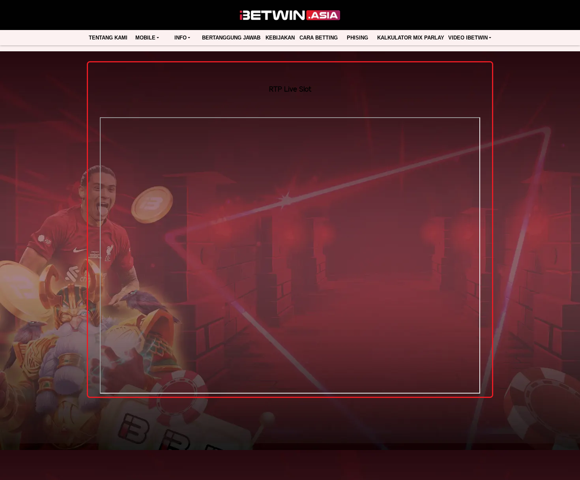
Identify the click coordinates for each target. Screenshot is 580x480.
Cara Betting (318, 38)
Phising (357, 38)
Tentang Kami (108, 38)
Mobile (145, 38)
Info (180, 38)
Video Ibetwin (468, 38)
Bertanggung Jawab (231, 38)
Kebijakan (280, 38)
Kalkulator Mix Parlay (410, 38)
